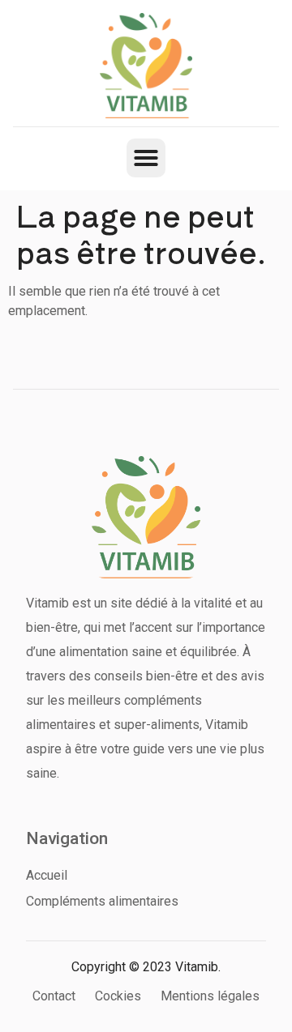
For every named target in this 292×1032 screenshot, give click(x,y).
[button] (146, 158)
